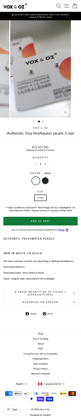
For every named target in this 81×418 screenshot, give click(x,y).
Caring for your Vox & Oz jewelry (40, 353)
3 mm (40, 197)
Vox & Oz (40, 127)
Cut (40, 191)
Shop (40, 333)
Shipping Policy (40, 358)
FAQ (40, 348)
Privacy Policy (40, 368)
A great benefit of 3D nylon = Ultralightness (40, 293)
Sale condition (40, 363)
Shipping (30, 150)
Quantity (40, 157)
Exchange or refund (40, 302)
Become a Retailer (40, 373)
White (36, 181)
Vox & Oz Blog (40, 338)
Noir (45, 181)
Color (40, 173)
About (40, 343)
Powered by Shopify (40, 414)
